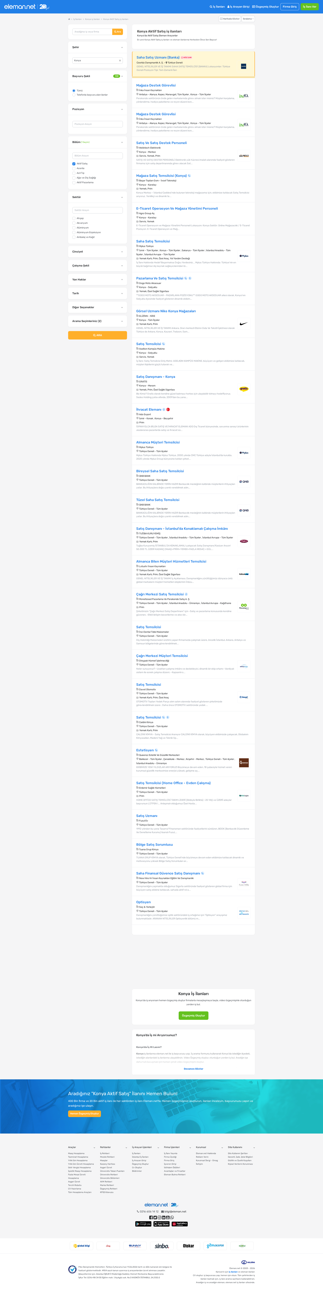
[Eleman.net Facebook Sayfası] (151, 1217)
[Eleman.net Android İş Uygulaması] (143, 1223)
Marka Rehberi (107, 1185)
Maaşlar (104, 1160)
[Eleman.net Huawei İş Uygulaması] (180, 1223)
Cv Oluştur (137, 1167)
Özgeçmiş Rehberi (108, 1189)
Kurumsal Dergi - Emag (207, 1160)
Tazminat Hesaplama (78, 1157)
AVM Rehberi (106, 1181)
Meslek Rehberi (107, 1157)
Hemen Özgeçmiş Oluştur (84, 1113)
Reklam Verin (202, 1157)
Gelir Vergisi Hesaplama (79, 1167)
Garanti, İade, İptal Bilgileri (240, 1157)
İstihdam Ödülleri (172, 1167)
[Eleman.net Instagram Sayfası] (159, 1217)
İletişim (199, 1164)
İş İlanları (218, 6)
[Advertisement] (97, 369)
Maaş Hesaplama (76, 1153)
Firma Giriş (290, 6)
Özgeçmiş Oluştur (267, 6)
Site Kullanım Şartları (238, 1153)
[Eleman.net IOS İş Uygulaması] (161, 1223)
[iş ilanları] (26, 6)
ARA (99, 335)
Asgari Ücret (74, 1181)
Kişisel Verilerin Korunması (240, 1164)
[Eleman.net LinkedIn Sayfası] (163, 1217)
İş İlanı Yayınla (170, 1153)
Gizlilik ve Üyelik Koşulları (240, 1160)
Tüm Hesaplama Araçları (80, 1192)
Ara (118, 31)
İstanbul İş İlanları (140, 1157)
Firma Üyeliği (170, 1157)
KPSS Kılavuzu (106, 1192)
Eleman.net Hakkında (206, 1153)
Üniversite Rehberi (109, 1174)
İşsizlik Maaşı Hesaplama (80, 1171)
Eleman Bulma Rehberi (175, 1174)
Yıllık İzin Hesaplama (77, 1160)
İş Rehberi (105, 1153)
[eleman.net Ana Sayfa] (69, 19)
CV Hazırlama (74, 1189)
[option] (81, 1246)
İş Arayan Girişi (239, 6)
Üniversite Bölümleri (109, 1178)
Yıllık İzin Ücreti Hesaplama (81, 1164)
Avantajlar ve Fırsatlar (174, 1171)
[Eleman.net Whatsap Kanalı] (172, 1217)
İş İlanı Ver (309, 6)
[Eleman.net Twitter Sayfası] (155, 1217)
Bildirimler (137, 1171)
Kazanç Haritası (107, 1164)
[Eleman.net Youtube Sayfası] (168, 1217)
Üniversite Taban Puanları (112, 1171)
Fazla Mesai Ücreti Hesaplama (77, 1176)
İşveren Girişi (170, 1164)
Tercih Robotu (74, 1185)
